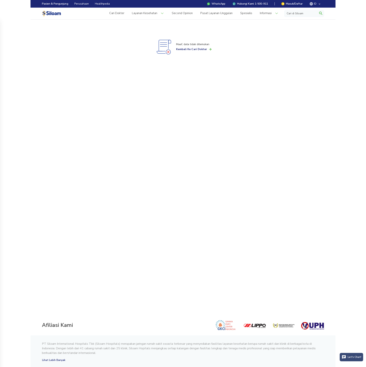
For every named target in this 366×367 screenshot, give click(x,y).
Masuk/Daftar (294, 4)
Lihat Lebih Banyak (54, 360)
